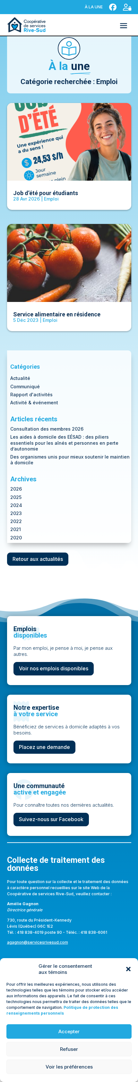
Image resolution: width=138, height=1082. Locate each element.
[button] (128, 969)
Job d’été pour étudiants (45, 193)
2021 (15, 529)
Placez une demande (44, 747)
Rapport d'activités (31, 394)
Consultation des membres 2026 (46, 429)
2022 (16, 521)
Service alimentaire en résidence (56, 314)
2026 (16, 489)
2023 (16, 513)
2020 (16, 537)
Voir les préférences (69, 1067)
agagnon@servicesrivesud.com (37, 942)
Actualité (20, 378)
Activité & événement (34, 402)
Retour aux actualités (38, 559)
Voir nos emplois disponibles (53, 668)
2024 (16, 505)
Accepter (69, 1031)
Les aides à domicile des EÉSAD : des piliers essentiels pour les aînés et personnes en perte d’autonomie (64, 442)
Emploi (51, 199)
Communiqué (25, 386)
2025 (16, 497)
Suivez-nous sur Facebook (51, 819)
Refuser (69, 1049)
